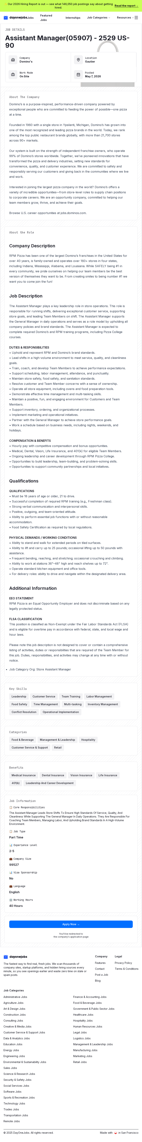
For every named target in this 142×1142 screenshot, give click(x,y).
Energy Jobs (11, 1050)
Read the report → (126, 5)
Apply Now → (71, 924)
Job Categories (97, 17)
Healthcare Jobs (83, 1014)
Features (100, 962)
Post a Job (101, 974)
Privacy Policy (123, 962)
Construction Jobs (15, 1014)
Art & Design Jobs (14, 1008)
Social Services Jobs (16, 1085)
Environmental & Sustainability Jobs (25, 1062)
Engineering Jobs (14, 1056)
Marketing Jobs (82, 1056)
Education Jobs (13, 1044)
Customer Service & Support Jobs (24, 1032)
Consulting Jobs (13, 1020)
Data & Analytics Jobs (17, 1038)
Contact (99, 968)
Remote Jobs (12, 1121)
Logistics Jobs (82, 1038)
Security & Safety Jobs (17, 1079)
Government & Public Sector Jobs (93, 1008)
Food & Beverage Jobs (87, 1002)
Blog (98, 980)
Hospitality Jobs (83, 1020)
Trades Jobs (11, 1109)
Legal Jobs (80, 1032)
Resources (124, 17)
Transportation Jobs (16, 1115)
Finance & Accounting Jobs (89, 996)
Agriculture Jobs (13, 1002)
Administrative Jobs (15, 996)
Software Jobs (12, 1091)
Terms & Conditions (126, 968)
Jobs (30, 17)
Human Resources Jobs (87, 1026)
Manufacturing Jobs (85, 1050)
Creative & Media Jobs (17, 1026)
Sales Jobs (10, 1067)
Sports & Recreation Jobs (19, 1097)
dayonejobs (18, 17)
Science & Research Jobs (19, 1073)
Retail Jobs (80, 1062)
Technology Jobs (14, 1103)
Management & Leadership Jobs (93, 1044)
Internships (73, 17)
